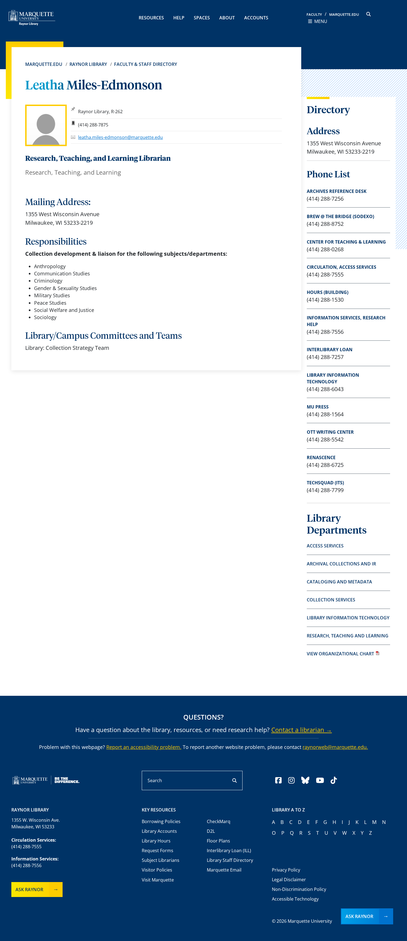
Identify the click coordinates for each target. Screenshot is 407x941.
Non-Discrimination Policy (299, 889)
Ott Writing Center (330, 432)
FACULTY (314, 14)
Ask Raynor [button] (359, 916)
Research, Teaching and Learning (347, 636)
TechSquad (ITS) (325, 483)
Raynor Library (88, 64)
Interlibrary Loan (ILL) (229, 850)
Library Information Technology (333, 378)
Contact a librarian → (301, 729)
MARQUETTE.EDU (344, 14)
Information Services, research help (346, 321)
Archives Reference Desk (337, 191)
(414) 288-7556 (26, 865)
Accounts (256, 18)
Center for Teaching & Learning (346, 242)
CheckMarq (218, 821)
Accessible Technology (295, 899)
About (227, 18)
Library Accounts (159, 831)
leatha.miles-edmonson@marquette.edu (120, 137)
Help (178, 18)
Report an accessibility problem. (143, 747)
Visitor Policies (157, 870)
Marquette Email (224, 870)
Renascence (321, 457)
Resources (151, 18)
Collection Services (331, 600)
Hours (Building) (327, 292)
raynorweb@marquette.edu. (335, 747)
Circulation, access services (341, 267)
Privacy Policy (286, 870)
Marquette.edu (43, 64)
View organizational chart (340, 654)
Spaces (202, 18)
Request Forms (157, 850)
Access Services (325, 546)
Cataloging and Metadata (339, 582)
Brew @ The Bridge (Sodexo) (340, 216)
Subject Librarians (160, 860)
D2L (211, 831)
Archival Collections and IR (341, 564)
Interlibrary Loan (329, 350)
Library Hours (156, 841)
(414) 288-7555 (26, 847)
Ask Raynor (29, 889)
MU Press (318, 407)
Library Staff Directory (230, 860)
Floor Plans (218, 841)
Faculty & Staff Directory (145, 64)
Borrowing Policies (161, 821)
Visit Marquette (158, 880)
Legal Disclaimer (289, 880)
